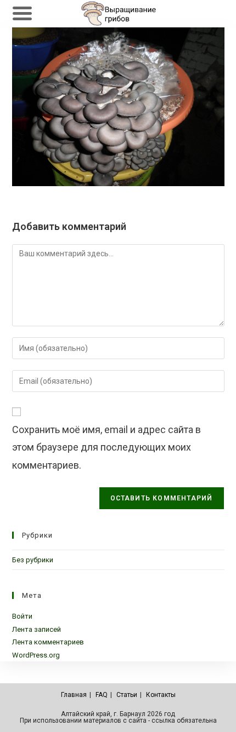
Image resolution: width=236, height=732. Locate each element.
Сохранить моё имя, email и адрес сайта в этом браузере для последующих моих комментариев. (106, 447)
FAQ (101, 695)
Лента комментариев (48, 642)
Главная (74, 695)
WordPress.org (36, 655)
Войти (22, 616)
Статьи (126, 695)
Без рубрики (32, 560)
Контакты (161, 695)
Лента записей (36, 629)
